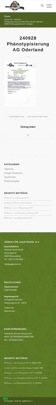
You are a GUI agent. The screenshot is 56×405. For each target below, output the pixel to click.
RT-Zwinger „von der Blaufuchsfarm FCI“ (18, 208)
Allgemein (9, 169)
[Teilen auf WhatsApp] (28, 135)
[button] (5, 399)
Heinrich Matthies (39, 117)
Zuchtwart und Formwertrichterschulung (18, 203)
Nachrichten (10, 177)
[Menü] (48, 6)
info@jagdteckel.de (12, 264)
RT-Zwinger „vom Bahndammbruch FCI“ (18, 218)
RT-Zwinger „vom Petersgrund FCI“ (16, 198)
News (7, 16)
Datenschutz (9, 311)
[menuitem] (41, 6)
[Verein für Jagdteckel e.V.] (23, 6)
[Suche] (41, 6)
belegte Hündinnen (13, 173)
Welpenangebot (11, 181)
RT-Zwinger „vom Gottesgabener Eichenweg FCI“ (21, 213)
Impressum (9, 308)
